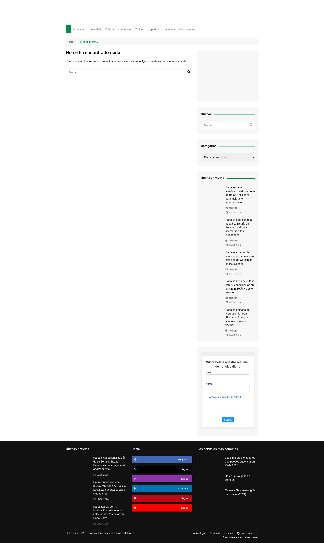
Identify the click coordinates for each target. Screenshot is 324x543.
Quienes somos (246, 533)
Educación (124, 29)
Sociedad (95, 29)
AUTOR (233, 208)
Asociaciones (187, 29)
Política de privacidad (221, 533)
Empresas (169, 29)
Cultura (139, 29)
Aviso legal (199, 533)
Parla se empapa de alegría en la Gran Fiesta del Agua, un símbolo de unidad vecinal (237, 317)
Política (109, 29)
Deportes (153, 29)
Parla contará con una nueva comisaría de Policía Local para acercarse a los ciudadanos (238, 227)
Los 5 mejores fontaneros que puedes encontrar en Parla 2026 (240, 461)
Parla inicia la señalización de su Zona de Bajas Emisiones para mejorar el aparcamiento (240, 195)
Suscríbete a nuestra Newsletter (240, 537)
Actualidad (79, 29)
